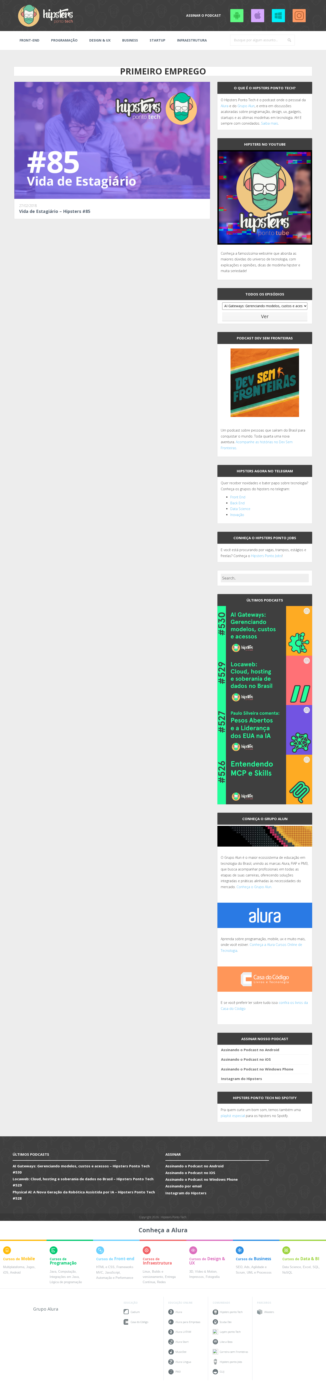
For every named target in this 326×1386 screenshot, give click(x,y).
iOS (5, 1272)
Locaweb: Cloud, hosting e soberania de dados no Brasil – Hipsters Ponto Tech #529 (83, 1181)
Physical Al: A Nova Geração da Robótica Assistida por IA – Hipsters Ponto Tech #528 (84, 1195)
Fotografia (213, 1277)
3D (191, 1271)
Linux (146, 1271)
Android (15, 1272)
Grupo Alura (45, 1309)
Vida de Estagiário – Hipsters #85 (54, 211)
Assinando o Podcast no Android (236, 15)
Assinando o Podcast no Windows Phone (278, 15)
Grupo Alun (246, 106)
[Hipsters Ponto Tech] (46, 15)
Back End (237, 503)
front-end (29, 40)
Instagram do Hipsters (241, 1078)
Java (53, 1271)
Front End (237, 497)
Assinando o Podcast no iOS (257, 15)
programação (64, 40)
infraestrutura (192, 40)
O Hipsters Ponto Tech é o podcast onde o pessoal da (263, 100)
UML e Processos (259, 1272)
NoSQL (287, 1272)
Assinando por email (183, 1186)
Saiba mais (269, 123)
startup (157, 40)
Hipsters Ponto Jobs (266, 555)
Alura (224, 106)
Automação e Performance (114, 1278)
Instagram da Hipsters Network (299, 15)
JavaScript (112, 1272)
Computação (67, 1271)
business (130, 40)
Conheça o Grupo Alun (254, 887)
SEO (239, 1267)
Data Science (240, 508)
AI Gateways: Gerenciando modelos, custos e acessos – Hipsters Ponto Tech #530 (81, 1169)
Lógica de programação (66, 1282)
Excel (307, 1267)
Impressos (196, 1277)
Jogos (30, 1267)
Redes (161, 1282)
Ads (247, 1267)
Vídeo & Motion (205, 1271)
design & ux (99, 40)
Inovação (237, 514)
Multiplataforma (13, 1267)
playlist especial (233, 1115)
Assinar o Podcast (203, 15)
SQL (316, 1267)
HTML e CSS (105, 1267)
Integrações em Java (64, 1277)
